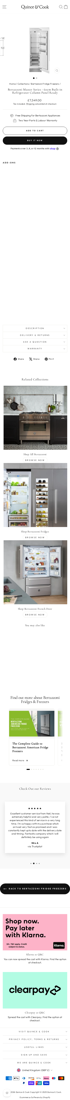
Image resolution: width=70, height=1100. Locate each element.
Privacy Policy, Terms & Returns (34, 1039)
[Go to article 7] (42, 769)
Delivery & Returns (35, 335)
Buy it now (35, 140)
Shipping (30, 103)
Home (12, 83)
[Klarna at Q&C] (35, 932)
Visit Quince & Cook (34, 1031)
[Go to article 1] (28, 769)
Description (35, 328)
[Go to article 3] (33, 769)
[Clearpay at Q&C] (35, 990)
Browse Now (35, 460)
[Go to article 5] (38, 769)
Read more (18, 760)
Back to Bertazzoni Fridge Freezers (37, 888)
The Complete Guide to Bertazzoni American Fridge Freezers (30, 747)
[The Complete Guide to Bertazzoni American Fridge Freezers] (31, 723)
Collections (23, 83)
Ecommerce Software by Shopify (35, 1097)
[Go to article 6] (40, 769)
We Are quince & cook (34, 1062)
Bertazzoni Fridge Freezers (45, 83)
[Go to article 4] (36, 769)
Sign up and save (34, 1055)
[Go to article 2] (31, 769)
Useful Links (34, 1047)
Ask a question (35, 342)
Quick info (27, 312)
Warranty (35, 348)
